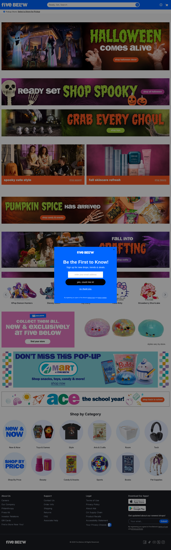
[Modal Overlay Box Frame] (85, 275)
